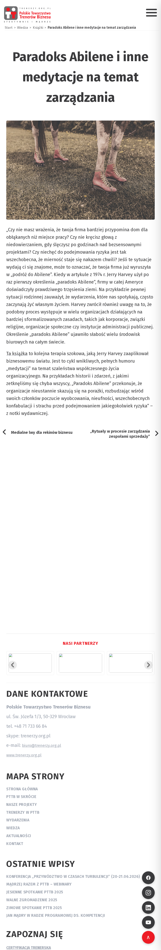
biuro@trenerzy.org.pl (41, 745)
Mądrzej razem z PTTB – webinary (38, 884)
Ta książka (16, 353)
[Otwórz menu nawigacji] (151, 12)
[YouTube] (148, 922)
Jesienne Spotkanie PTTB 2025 (34, 892)
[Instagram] (148, 892)
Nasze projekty (21, 804)
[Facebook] (148, 877)
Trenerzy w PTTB (22, 812)
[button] (12, 665)
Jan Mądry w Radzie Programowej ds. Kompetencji (55, 915)
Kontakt (14, 843)
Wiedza (13, 828)
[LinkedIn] (148, 907)
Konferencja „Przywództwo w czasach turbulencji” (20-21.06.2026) (73, 876)
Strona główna (22, 789)
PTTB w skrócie (21, 796)
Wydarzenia (17, 820)
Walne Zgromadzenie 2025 (31, 900)
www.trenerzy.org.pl (23, 755)
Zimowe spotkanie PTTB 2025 (34, 908)
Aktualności (18, 836)
